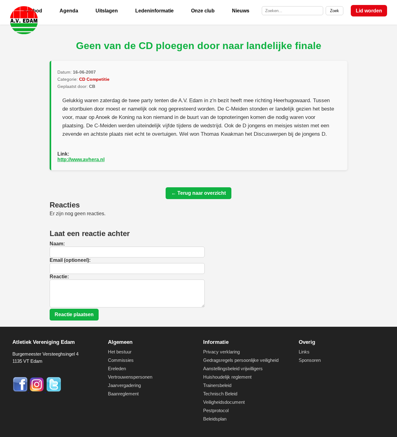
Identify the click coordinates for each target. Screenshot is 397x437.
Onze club (203, 10)
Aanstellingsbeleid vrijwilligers (233, 368)
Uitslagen (107, 10)
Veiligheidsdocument (224, 402)
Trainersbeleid (217, 385)
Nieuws (240, 10)
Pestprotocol (216, 410)
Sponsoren (310, 360)
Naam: (57, 243)
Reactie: (59, 276)
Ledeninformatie (154, 10)
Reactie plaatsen (74, 314)
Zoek (334, 10)
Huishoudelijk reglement (227, 377)
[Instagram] (37, 390)
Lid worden (369, 10)
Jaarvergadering (124, 385)
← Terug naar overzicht (198, 193)
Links (304, 351)
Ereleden (117, 368)
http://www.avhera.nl (81, 159)
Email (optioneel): (70, 260)
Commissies (121, 360)
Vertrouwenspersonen (130, 377)
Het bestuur (120, 351)
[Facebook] (20, 390)
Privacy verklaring (221, 351)
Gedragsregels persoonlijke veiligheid (241, 360)
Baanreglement (123, 393)
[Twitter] (53, 390)
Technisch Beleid (220, 393)
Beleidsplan (214, 418)
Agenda (69, 10)
